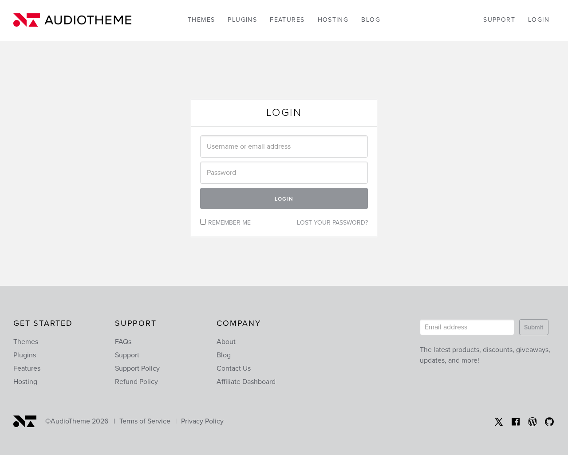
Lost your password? (332, 222)
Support (499, 20)
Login (538, 20)
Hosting (333, 20)
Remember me (229, 222)
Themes (201, 20)
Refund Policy (136, 381)
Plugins (242, 20)
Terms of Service (144, 421)
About (226, 341)
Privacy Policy (202, 421)
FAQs (123, 341)
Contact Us (234, 368)
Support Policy (137, 368)
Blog (370, 20)
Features (287, 20)
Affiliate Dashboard (246, 381)
